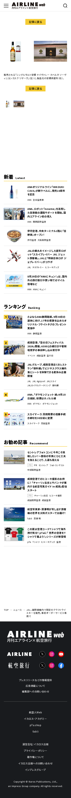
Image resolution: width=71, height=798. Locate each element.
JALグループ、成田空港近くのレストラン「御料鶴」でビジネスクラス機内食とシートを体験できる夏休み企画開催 (47, 370)
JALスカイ (51, 381)
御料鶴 (55, 385)
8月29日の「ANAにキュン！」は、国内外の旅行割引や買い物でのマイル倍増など (47, 280)
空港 (58, 542)
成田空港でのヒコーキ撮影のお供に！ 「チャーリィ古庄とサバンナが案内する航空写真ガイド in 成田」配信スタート (47, 484)
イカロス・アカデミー (35, 718)
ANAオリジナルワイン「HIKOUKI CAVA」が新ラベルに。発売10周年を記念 (46, 190)
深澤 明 (37, 518)
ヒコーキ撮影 (55, 495)
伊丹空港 (31, 240)
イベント (31, 355)
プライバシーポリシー (35, 750)
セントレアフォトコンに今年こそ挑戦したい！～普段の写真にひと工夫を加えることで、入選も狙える (46, 456)
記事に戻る (35, 22)
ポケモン (37, 403)
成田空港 (41, 355)
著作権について (35, 757)
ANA (29, 199)
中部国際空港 (33, 469)
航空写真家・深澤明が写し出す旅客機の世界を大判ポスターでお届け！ (46, 511)
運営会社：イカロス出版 (36, 744)
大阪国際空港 (44, 240)
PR (35, 465)
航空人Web (35, 712)
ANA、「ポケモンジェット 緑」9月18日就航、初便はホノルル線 (46, 396)
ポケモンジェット (50, 403)
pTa (29, 542)
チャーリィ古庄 (41, 495)
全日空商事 (38, 199)
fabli (29, 518)
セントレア (43, 465)
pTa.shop (35, 725)
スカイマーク (33, 423)
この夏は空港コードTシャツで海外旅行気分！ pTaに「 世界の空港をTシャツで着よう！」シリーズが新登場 (46, 532)
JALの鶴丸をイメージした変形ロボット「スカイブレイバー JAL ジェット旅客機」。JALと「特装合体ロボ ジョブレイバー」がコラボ (47, 256)
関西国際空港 (39, 221)
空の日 (50, 355)
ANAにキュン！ (39, 289)
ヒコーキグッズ (52, 267)
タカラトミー (38, 267)
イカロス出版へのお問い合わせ (35, 763)
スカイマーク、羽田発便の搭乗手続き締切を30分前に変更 (46, 416)
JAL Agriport (38, 381)
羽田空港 (45, 423)
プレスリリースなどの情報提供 (35, 680)
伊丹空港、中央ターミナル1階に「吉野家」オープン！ (46, 232)
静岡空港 (37, 333)
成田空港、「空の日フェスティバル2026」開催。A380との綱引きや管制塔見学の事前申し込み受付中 (47, 346)
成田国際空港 (33, 500)
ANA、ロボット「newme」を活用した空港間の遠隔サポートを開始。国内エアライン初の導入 (46, 212)
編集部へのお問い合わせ (35, 691)
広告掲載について (35, 685)
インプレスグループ (35, 769)
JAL (29, 267)
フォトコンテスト (57, 465)
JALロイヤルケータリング (39, 385)
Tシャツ (36, 542)
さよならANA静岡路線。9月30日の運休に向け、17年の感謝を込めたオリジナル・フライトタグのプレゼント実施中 (47, 322)
